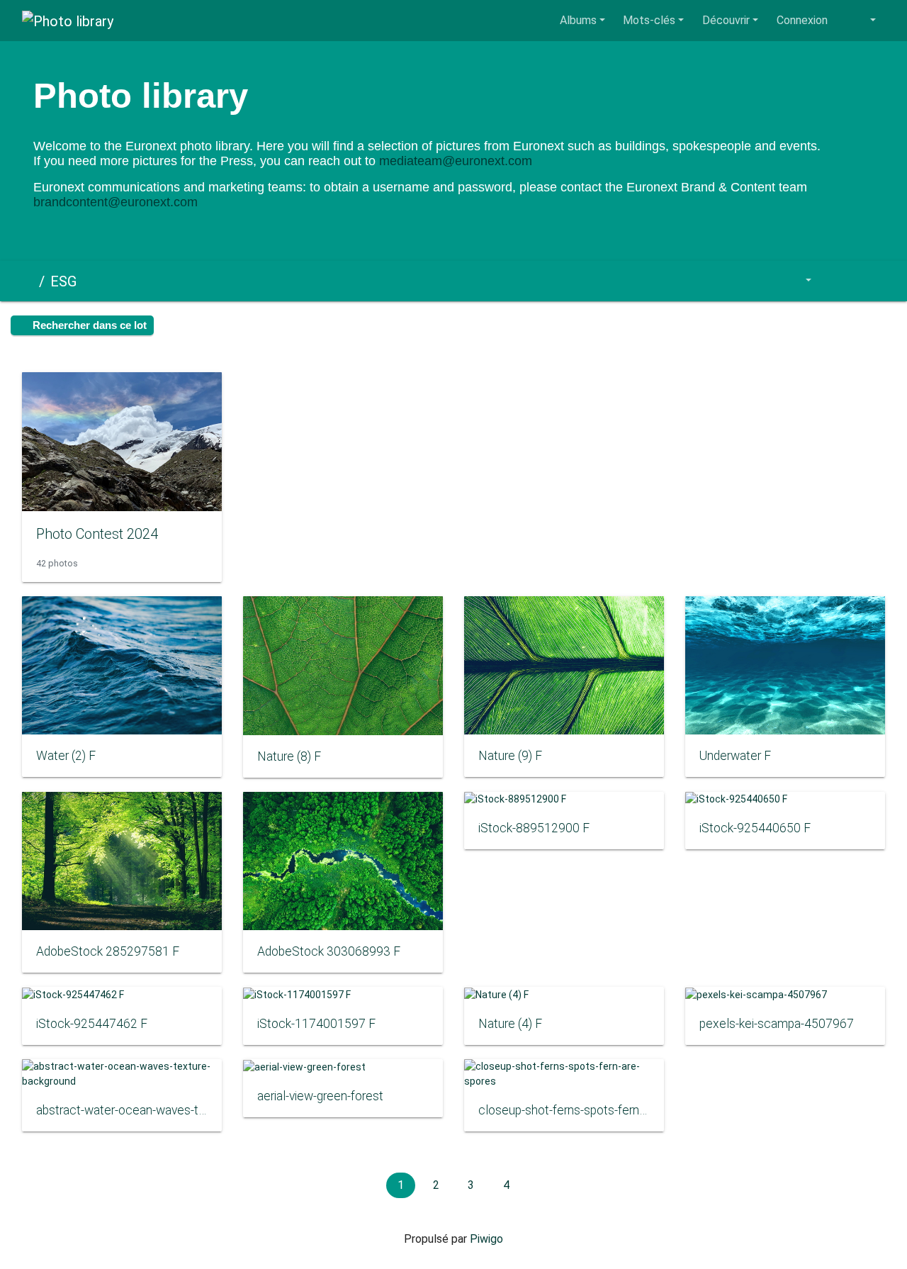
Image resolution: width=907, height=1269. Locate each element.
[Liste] (868, 281)
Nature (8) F (289, 756)
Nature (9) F (510, 756)
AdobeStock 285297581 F (107, 951)
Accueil (27, 281)
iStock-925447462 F (91, 1024)
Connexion (802, 20)
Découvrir (726, 20)
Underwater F (735, 756)
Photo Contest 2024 (97, 533)
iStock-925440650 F (755, 828)
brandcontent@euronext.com (115, 202)
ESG (63, 281)
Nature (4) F (510, 1024)
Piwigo (486, 1239)
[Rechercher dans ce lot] (763, 281)
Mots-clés (649, 20)
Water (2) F (66, 756)
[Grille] (837, 281)
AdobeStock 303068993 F (328, 951)
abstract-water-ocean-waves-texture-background (122, 1110)
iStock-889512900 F (534, 828)
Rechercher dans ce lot (88, 325)
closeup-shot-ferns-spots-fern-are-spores (564, 1110)
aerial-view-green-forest (320, 1096)
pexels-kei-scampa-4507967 (776, 1024)
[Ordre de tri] (799, 281)
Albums (578, 20)
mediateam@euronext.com (455, 161)
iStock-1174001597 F (316, 1024)
